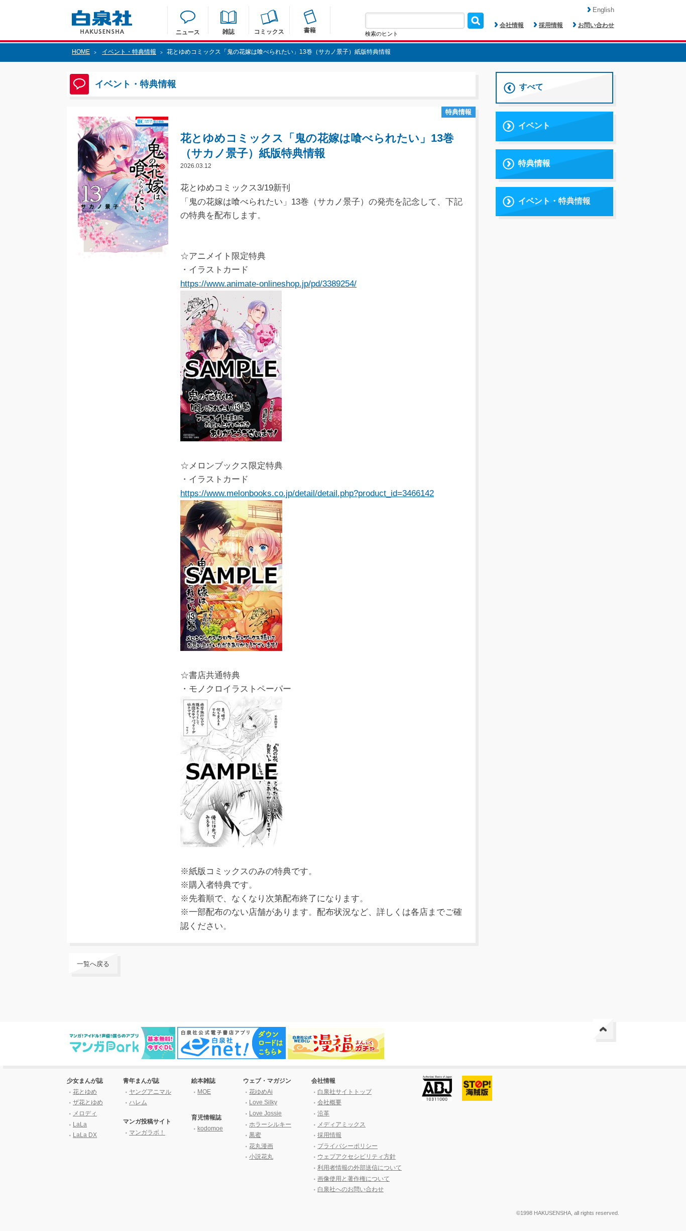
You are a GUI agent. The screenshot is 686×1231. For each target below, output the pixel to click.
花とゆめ (85, 1091)
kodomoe (210, 1128)
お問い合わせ (596, 25)
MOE (204, 1091)
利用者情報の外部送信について (359, 1167)
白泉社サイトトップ (344, 1091)
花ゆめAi (261, 1091)
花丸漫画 (261, 1146)
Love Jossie (265, 1113)
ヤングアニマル (150, 1091)
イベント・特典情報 (129, 51)
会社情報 (512, 25)
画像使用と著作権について (353, 1178)
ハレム (138, 1102)
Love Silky (263, 1102)
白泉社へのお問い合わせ (350, 1189)
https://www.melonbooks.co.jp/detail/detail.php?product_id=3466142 (307, 493)
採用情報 (551, 25)
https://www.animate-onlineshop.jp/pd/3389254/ (268, 284)
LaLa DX (85, 1135)
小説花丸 (261, 1156)
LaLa (80, 1124)
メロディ (85, 1113)
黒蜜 (255, 1135)
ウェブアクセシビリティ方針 (356, 1156)
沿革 (323, 1113)
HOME (81, 51)
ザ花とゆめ (88, 1102)
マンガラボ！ (147, 1132)
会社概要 (329, 1102)
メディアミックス (341, 1124)
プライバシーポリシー (347, 1146)
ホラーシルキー (270, 1124)
